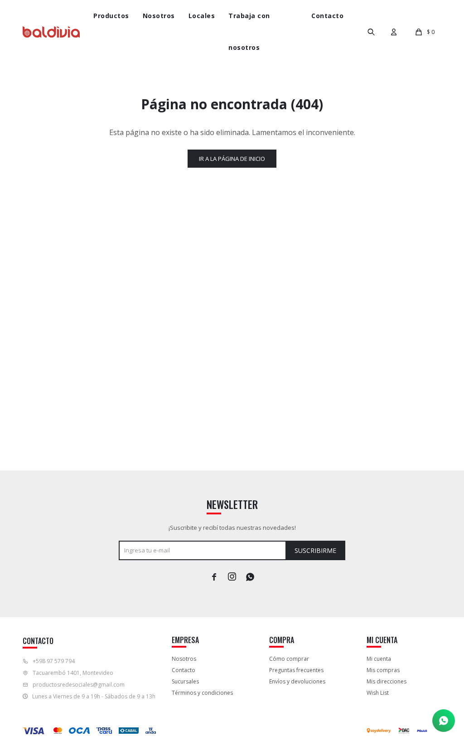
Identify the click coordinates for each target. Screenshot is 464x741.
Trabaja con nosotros (249, 31)
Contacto (327, 15)
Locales (201, 15)
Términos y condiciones (202, 693)
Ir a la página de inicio (232, 159)
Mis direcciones (386, 681)
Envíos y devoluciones (297, 681)
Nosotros (159, 15)
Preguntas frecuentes (296, 670)
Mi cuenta (379, 659)
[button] (371, 31)
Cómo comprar (289, 659)
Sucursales (185, 681)
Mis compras (383, 670)
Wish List (378, 693)
